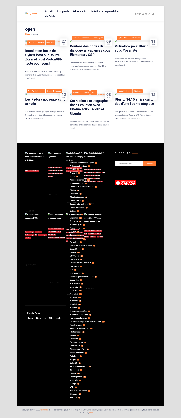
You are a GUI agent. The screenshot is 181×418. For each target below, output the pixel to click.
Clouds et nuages (58, 229)
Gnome (74, 252)
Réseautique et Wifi (79, 349)
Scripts (74, 360)
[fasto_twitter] (139, 13)
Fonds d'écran (77, 239)
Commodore (76, 201)
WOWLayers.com (95, 413)
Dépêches (75, 218)
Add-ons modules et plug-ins (83, 163)
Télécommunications (80, 366)
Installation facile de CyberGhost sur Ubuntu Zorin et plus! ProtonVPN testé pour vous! (44, 57)
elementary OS (77, 225)
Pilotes (74, 335)
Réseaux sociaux (78, 353)
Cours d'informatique (80, 204)
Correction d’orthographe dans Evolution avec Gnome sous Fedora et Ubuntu (89, 107)
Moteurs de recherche (80, 315)
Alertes (74, 170)
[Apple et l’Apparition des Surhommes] (36, 220)
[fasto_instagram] (149, 13)
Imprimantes (76, 273)
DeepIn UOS (76, 214)
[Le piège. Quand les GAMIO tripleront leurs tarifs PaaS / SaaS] (57, 219)
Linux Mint (75, 287)
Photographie (77, 332)
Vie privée (75, 380)
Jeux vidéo (75, 280)
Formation (75, 242)
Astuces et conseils (79, 180)
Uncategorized (78, 377)
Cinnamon (75, 194)
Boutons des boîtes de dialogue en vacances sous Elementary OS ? (90, 50)
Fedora (74, 235)
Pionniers (75, 339)
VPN (73, 387)
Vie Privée (50, 16)
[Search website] (153, 13)
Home (27, 34)
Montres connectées (80, 311)
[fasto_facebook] (136, 13)
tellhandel (44, 410)
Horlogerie (76, 266)
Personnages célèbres (55, 173)
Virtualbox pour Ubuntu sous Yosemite (132, 48)
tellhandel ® (79, 11)
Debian (74, 211)
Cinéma (74, 190)
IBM (36, 235)
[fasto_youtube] (142, 13)
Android (74, 173)
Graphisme (76, 259)
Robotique (75, 356)
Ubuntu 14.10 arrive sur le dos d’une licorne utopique (134, 101)
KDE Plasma (76, 284)
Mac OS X (75, 294)
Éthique (31, 232)
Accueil (49, 11)
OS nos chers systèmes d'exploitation (87, 322)
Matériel (36, 171)
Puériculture (76, 346)
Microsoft (61, 237)
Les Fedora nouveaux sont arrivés (45, 101)
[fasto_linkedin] (146, 13)
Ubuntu (74, 373)
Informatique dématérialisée (83, 277)
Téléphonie (76, 370)
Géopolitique (76, 249)
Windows (75, 394)
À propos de (63, 11)
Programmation (78, 342)
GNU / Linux (29, 171)
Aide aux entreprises (79, 166)
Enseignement (77, 228)
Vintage (50, 176)
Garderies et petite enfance (82, 246)
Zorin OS (75, 398)
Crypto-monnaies (78, 208)
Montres (75, 308)
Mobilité (75, 304)
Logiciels (75, 290)
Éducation (51, 167)
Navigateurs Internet (79, 318)
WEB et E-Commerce (79, 391)
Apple (27, 232)
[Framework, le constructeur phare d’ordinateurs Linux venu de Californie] (36, 159)
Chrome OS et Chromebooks (83, 187)
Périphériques (77, 325)
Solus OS (75, 363)
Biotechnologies (78, 183)
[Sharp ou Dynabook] (57, 157)
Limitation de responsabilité (104, 11)
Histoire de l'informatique (82, 263)
